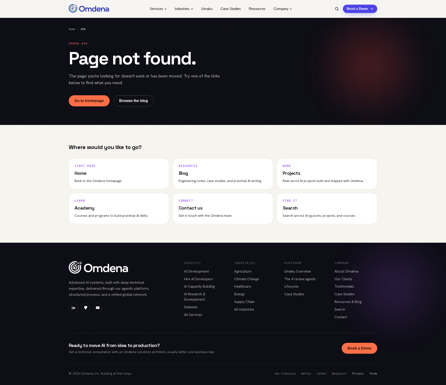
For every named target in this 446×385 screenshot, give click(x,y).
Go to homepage (89, 101)
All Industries (244, 309)
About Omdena (346, 271)
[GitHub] (85, 307)
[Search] (337, 9)
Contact (340, 317)
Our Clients (343, 279)
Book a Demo (359, 348)
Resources (257, 9)
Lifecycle (291, 286)
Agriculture (242, 271)
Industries (182, 9)
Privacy (358, 373)
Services (156, 9)
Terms (373, 373)
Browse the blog (133, 101)
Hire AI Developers (198, 279)
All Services (193, 314)
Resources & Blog (348, 301)
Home (72, 29)
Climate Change (246, 279)
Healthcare (242, 286)
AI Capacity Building (199, 286)
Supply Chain (244, 301)
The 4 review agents (300, 279)
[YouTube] (97, 307)
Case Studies (230, 9)
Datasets (190, 307)
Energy (239, 294)
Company (281, 9)
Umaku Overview (297, 271)
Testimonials (344, 286)
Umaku (206, 9)
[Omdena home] (89, 8)
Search (339, 309)
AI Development (196, 271)
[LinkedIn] (73, 307)
